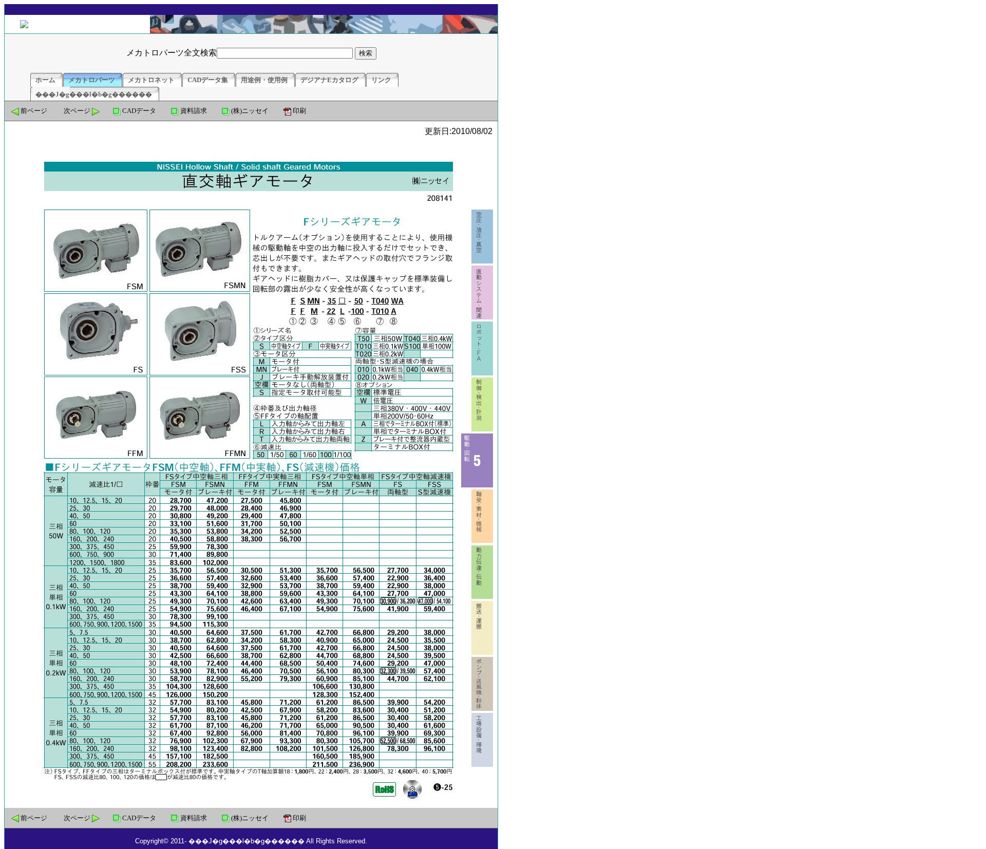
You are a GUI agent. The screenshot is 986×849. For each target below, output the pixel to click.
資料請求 (193, 111)
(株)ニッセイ (250, 111)
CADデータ (139, 111)
